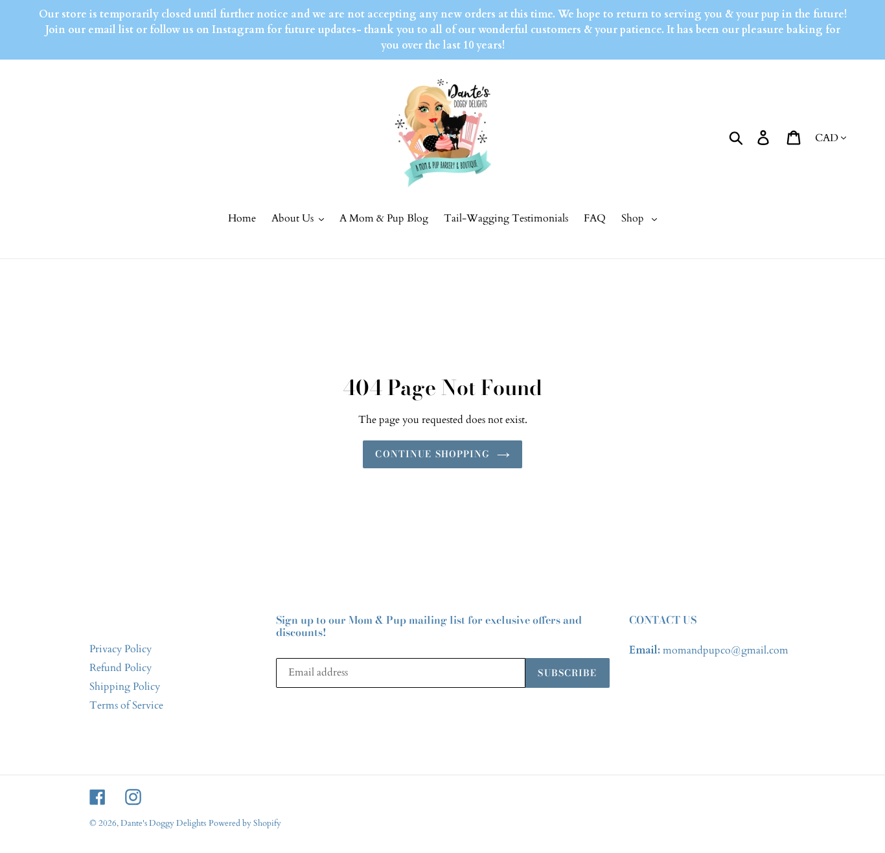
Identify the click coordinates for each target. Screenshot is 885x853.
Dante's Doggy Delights (163, 823)
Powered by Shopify (245, 823)
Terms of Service (126, 705)
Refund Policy (120, 668)
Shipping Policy (124, 686)
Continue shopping (432, 454)
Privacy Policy (120, 649)
